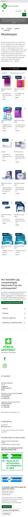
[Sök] (24, 14)
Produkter (9, 28)
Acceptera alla (7, 506)
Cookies (3, 443)
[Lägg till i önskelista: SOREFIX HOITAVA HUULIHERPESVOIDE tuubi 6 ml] (11, 171)
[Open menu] (3, 11)
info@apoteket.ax (7, 426)
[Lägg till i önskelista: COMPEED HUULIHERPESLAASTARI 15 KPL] (11, 108)
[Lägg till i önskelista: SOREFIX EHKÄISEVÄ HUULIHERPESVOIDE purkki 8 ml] (24, 140)
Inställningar (6, 514)
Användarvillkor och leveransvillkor (10, 444)
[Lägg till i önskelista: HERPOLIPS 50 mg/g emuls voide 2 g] (11, 140)
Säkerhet (5, 308)
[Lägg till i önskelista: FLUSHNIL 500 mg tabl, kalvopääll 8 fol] (24, 108)
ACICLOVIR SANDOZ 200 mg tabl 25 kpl (6, 95)
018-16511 (5, 425)
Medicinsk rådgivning (8, 318)
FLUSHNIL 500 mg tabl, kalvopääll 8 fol (20, 126)
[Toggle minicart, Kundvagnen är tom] (25, 11)
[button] (14, 68)
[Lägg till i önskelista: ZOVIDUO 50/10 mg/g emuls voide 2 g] (24, 203)
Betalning (5, 313)
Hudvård (17, 28)
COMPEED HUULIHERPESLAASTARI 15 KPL (7, 126)
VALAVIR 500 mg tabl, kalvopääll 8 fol (19, 189)
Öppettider (3, 1)
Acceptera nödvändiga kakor (11, 510)
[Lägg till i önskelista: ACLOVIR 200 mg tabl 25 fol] (24, 77)
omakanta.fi (9, 295)
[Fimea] (14, 461)
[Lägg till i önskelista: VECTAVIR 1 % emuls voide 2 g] (11, 203)
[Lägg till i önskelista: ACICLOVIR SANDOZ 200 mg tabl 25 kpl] (11, 77)
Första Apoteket (13, 6)
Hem (2, 28)
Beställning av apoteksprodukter (12, 322)
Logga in (19, 11)
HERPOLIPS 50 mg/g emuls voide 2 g (7, 156)
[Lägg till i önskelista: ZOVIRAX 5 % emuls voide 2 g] (11, 234)
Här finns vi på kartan (7, 383)
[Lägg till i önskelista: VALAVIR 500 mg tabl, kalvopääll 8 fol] (24, 171)
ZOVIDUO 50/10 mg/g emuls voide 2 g (20, 220)
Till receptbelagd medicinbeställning (12, 302)
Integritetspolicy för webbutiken (9, 441)
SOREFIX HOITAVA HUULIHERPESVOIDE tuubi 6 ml (7, 189)
